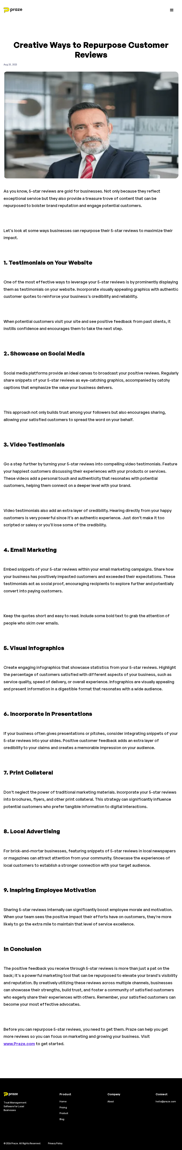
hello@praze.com (166, 1101)
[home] (13, 10)
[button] (171, 10)
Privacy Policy (55, 1143)
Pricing (63, 1107)
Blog (61, 1119)
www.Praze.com (19, 1043)
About (110, 1101)
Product (63, 1113)
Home (63, 1101)
